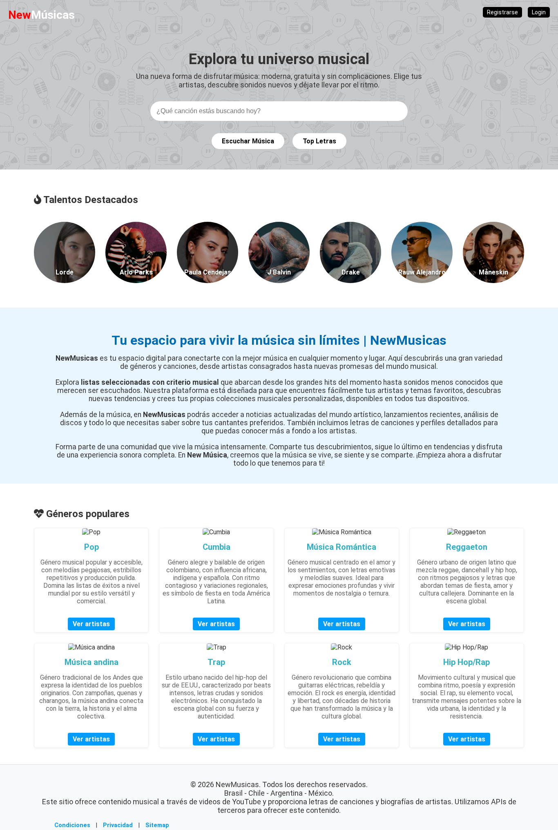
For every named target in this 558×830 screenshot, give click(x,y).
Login (539, 12)
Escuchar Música (248, 141)
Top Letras (319, 141)
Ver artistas (91, 624)
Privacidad (118, 825)
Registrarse (502, 12)
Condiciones (72, 825)
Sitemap (157, 825)
